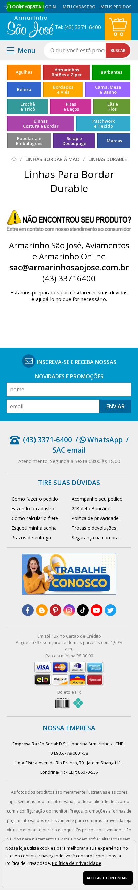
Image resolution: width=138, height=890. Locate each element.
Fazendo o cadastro (33, 508)
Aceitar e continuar (107, 877)
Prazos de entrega (31, 537)
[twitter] (110, 610)
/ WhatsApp (99, 439)
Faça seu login (39, 7)
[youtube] (96, 610)
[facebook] (28, 610)
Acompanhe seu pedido (97, 498)
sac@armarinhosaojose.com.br (69, 267)
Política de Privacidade (76, 863)
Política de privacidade (95, 518)
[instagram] (69, 610)
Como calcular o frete (35, 518)
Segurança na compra (95, 537)
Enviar (115, 406)
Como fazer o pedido (35, 498)
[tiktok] (83, 610)
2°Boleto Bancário (91, 508)
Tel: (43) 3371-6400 (78, 26)
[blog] (42, 610)
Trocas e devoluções (94, 528)
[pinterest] (55, 610)
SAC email (69, 450)
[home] (30, 27)
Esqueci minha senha (34, 528)
